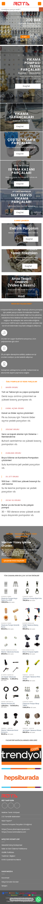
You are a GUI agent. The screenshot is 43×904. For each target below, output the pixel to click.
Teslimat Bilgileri (8, 856)
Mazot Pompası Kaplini (30, 652)
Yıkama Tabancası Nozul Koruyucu (9, 731)
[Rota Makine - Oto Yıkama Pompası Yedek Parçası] (21, 3)
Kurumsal (5, 878)
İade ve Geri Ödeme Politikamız (14, 849)
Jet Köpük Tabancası (8, 677)
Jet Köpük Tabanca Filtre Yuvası (31, 678)
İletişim (4, 886)
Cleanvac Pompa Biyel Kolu (32, 598)
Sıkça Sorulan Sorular (10, 882)
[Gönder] (41, 9)
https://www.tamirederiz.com (14, 832)
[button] (3, 3)
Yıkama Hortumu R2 (8, 704)
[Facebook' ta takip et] (5, 805)
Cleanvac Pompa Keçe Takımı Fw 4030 (9, 599)
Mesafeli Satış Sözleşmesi (12, 845)
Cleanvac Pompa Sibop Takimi (31, 704)
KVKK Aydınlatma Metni (11, 859)
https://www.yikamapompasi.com (16, 829)
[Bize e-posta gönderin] (17, 805)
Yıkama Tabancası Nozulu (10, 652)
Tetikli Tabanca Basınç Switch (30, 626)
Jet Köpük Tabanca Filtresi (32, 730)
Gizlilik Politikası (8, 852)
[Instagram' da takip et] (11, 805)
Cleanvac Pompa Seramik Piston (10, 626)
